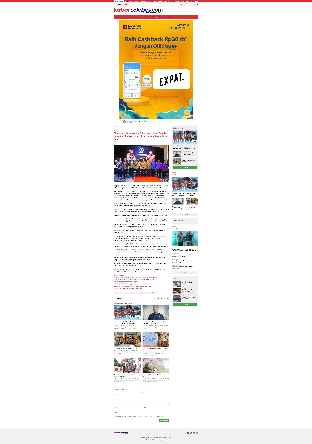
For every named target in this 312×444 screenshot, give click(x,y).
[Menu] (115, 4)
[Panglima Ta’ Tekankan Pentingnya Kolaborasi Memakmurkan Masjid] (156, 339)
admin (118, 142)
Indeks (126, 4)
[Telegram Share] (165, 298)
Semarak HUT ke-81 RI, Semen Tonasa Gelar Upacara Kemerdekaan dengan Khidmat (137, 277)
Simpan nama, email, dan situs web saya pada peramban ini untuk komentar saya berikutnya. (139, 416)
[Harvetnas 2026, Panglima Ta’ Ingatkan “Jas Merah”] (156, 365)
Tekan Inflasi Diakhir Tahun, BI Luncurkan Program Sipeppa (183, 261)
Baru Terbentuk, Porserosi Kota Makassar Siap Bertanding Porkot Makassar (189, 290)
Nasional (122, 17)
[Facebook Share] (155, 298)
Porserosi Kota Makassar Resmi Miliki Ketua (189, 298)
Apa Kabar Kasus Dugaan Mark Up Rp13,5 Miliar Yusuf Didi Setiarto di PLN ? (158, 1)
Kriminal (135, 17)
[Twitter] (191, 432)
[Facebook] (188, 432)
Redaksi (120, 4)
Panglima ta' (118, 293)
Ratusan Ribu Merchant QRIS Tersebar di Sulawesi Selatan (183, 267)
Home (116, 17)
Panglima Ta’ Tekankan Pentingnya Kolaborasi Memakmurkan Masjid (132, 284)
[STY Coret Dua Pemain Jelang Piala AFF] (177, 284)
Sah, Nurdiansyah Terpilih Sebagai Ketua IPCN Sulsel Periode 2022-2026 (184, 255)
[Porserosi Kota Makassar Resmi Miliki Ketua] (177, 298)
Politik (141, 17)
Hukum (129, 17)
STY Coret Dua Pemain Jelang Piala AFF (188, 283)
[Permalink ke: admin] (115, 142)
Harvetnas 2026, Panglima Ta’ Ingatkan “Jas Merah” (128, 288)
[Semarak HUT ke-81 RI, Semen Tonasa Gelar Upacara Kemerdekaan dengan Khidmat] (127, 312)
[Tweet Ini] (158, 298)
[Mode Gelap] (197, 4)
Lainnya (162, 17)
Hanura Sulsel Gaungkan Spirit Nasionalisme (198, 1)
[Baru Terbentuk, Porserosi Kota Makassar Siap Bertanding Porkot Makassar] (177, 291)
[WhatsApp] (197, 432)
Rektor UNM (154, 293)
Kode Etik (149, 437)
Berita (115, 130)
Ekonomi (147, 17)
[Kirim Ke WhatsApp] (168, 298)
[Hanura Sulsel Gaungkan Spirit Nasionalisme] (127, 339)
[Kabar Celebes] (138, 10)
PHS (136, 293)
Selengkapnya (184, 167)
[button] (194, 4)
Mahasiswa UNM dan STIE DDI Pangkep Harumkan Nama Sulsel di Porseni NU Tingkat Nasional (184, 250)
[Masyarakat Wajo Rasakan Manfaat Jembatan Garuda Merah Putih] (127, 365)
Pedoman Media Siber (165, 437)
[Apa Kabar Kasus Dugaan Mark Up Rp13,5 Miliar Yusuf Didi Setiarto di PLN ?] (156, 312)
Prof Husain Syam (144, 293)
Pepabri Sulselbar (128, 293)
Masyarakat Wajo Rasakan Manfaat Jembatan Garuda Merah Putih (132, 286)
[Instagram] (194, 432)
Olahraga (154, 17)
